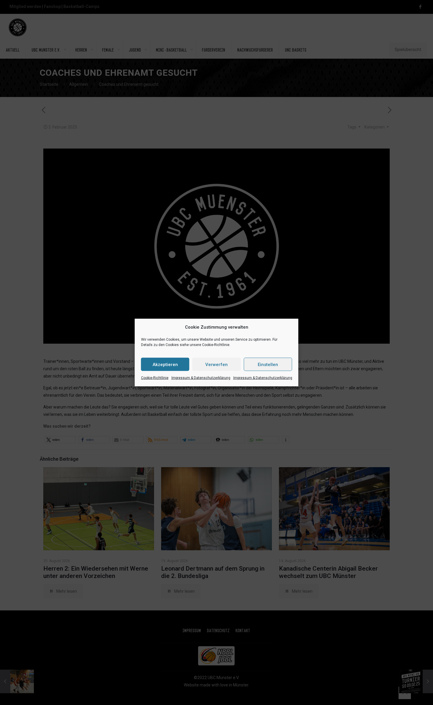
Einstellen (268, 364)
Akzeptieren (165, 364)
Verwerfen (216, 364)
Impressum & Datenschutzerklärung (200, 378)
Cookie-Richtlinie (154, 378)
